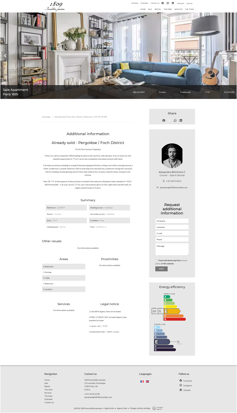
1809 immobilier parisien (94, 380)
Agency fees (122, 408)
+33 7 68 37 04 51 (173, 181)
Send (161, 269)
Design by (160, 408)
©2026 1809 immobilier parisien (88, 408)
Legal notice (109, 408)
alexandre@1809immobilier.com (174, 187)
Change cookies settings (140, 408)
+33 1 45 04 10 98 (92, 394)
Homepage (46, 117)
